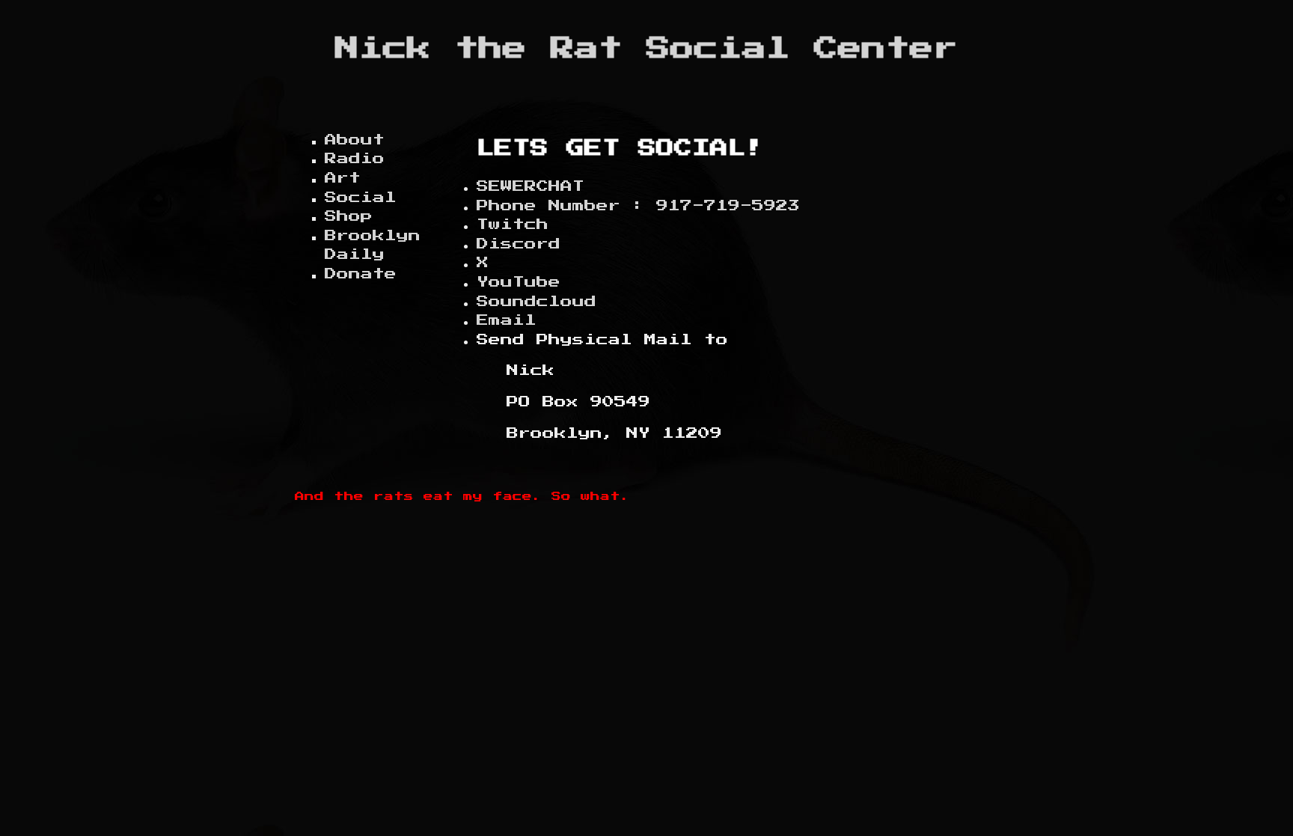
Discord (518, 244)
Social (361, 198)
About (355, 140)
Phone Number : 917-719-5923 (638, 206)
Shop (349, 216)
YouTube (518, 282)
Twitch (512, 225)
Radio (355, 159)
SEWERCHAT (530, 186)
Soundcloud (536, 302)
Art (343, 178)
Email (507, 320)
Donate (361, 274)
